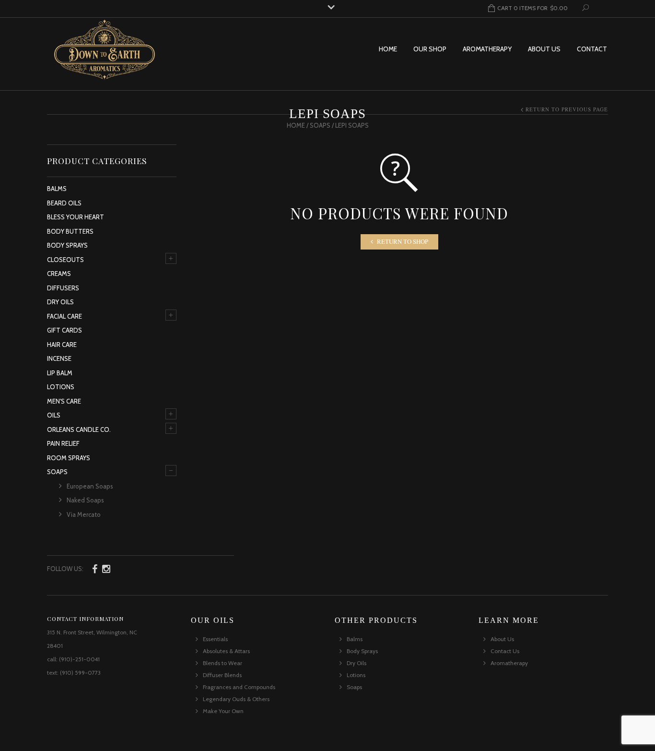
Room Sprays (68, 458)
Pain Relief (63, 443)
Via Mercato (84, 514)
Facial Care (64, 316)
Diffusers (63, 288)
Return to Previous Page (567, 109)
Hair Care (62, 344)
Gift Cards (64, 330)
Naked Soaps (85, 500)
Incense (59, 358)
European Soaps (90, 486)
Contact (592, 49)
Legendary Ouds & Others (236, 699)
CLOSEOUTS (65, 259)
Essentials (215, 639)
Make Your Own (223, 711)
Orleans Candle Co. (79, 429)
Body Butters (70, 231)
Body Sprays (67, 245)
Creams (59, 273)
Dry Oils (60, 302)
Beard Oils (64, 203)
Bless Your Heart (75, 217)
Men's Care (64, 401)
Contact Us (505, 651)
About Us (544, 49)
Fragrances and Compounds (239, 687)
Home (388, 49)
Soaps (320, 125)
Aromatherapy (487, 49)
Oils (53, 415)
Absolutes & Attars (226, 651)
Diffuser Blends (222, 675)
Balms (57, 188)
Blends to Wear (222, 663)
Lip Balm (59, 373)
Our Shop (429, 49)
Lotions (60, 387)
